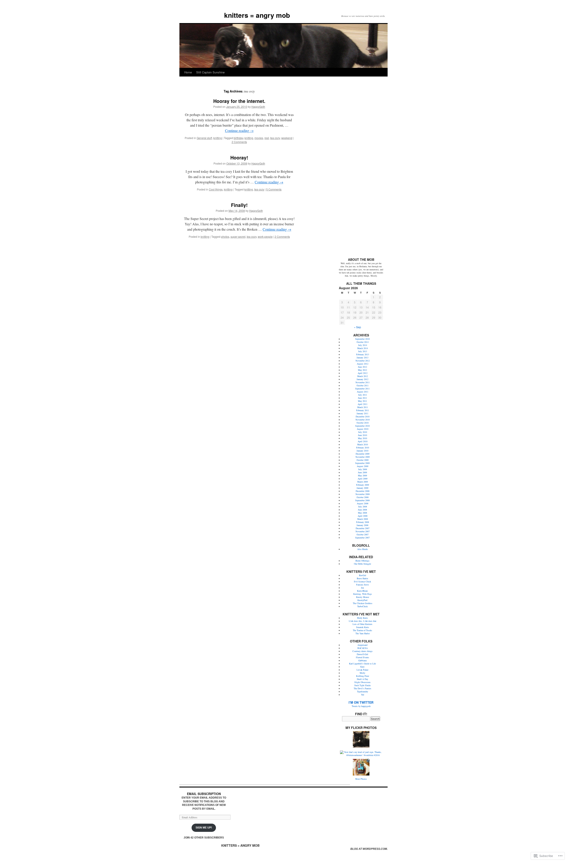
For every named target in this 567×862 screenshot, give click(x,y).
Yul (362, 694)
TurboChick (362, 606)
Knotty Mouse (362, 597)
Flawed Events (362, 657)
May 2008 (362, 512)
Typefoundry (362, 691)
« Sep (357, 327)
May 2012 (362, 369)
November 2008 (362, 494)
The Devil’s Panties (362, 688)
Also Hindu (362, 549)
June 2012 (362, 366)
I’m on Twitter (361, 702)
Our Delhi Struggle (362, 563)
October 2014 (363, 342)
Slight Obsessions (362, 682)
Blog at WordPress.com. (369, 848)
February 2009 (362, 484)
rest (266, 138)
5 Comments (274, 189)
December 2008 (362, 491)
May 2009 (362, 475)
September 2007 (362, 537)
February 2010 (362, 447)
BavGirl (362, 575)
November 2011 (362, 382)
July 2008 (362, 506)
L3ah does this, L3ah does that (362, 620)
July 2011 (362, 394)
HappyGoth (258, 106)
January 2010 (362, 450)
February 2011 (362, 410)
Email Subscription (204, 793)
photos (225, 236)
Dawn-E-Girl (362, 654)
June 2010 (362, 435)
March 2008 (362, 518)
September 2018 (362, 338)
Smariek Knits (362, 627)
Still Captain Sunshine (210, 72)
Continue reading (239, 130)
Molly (362, 672)
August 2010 (362, 428)
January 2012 (362, 379)
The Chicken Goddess (362, 603)
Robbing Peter (362, 675)
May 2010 (362, 438)
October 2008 (363, 497)
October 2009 (363, 459)
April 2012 (362, 373)
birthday (238, 138)
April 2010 (362, 441)
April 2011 (362, 404)
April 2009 (362, 478)
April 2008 (362, 515)
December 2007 (362, 528)
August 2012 (362, 363)
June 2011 (362, 397)
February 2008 (362, 522)
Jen (362, 587)
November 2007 (362, 531)
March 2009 (362, 481)
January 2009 (362, 487)
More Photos (361, 778)
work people (265, 236)
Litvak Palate (362, 669)
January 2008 (362, 525)
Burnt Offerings (362, 560)
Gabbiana (362, 660)
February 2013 (362, 354)
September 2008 (362, 500)
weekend (286, 138)
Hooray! (239, 157)
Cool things (216, 189)
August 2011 (362, 391)
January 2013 (362, 357)
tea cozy (275, 138)
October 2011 (363, 385)
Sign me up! (204, 827)
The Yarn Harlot (362, 633)
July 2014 (362, 345)
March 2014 (362, 348)
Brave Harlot (362, 578)
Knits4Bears (362, 590)
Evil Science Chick (362, 581)
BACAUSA (362, 648)
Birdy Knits (362, 617)
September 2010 (362, 425)
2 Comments (239, 142)
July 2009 (362, 469)
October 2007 (363, 534)
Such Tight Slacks (362, 685)
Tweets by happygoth (361, 706)
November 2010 (362, 419)
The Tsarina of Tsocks (362, 630)
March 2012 (362, 376)
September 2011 (362, 388)
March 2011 (362, 407)
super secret (238, 236)
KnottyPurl (362, 600)
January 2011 (362, 413)
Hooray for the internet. (239, 101)
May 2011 (362, 401)
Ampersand (362, 644)
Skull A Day (362, 679)
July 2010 (362, 432)
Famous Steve (362, 584)
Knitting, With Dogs (362, 593)
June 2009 (362, 472)
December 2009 (362, 453)
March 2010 (362, 444)
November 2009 (362, 456)
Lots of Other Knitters (362, 624)
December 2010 (362, 416)
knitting (217, 138)
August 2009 (362, 466)
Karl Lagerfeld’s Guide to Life (362, 663)
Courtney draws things (362, 651)
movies (258, 138)
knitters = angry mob (257, 15)
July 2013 (362, 351)
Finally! (239, 205)
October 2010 (363, 422)
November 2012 (362, 360)
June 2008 (362, 509)
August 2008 (362, 503)
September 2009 (362, 463)
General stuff (204, 138)
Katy (362, 666)
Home (188, 72)
